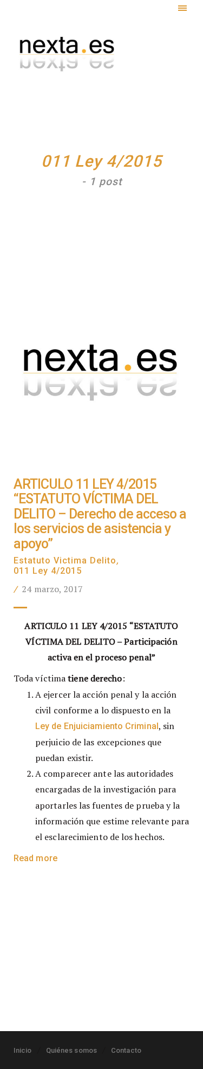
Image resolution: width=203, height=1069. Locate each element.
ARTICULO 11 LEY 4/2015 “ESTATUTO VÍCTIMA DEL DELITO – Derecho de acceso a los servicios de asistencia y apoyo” (100, 514)
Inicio (23, 1050)
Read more (35, 858)
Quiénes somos (71, 1050)
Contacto (126, 1050)
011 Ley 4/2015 (48, 571)
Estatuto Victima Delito (65, 560)
